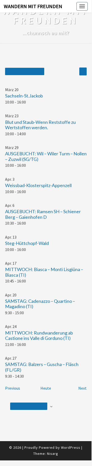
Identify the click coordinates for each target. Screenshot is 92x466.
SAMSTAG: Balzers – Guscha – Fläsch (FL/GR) (42, 367)
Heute (45, 388)
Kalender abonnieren (28, 406)
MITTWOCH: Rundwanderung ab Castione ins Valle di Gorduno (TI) (39, 335)
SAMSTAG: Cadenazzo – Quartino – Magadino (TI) (40, 303)
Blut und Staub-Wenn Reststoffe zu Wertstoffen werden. (40, 124)
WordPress (70, 447)
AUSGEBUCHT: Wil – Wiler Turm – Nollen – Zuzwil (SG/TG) (46, 156)
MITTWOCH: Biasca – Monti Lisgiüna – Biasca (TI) (44, 272)
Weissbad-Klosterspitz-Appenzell (38, 185)
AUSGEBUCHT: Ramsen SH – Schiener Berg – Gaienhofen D (43, 214)
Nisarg (52, 453)
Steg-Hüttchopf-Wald (27, 243)
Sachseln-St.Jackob (24, 95)
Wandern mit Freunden (33, 6)
